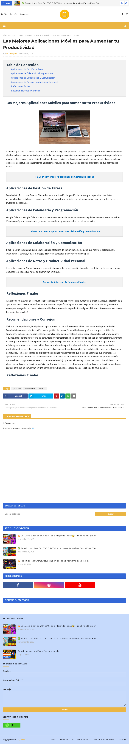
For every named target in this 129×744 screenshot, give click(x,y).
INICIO (53, 740)
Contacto (122, 740)
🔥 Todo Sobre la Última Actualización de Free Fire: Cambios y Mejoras (53, 560)
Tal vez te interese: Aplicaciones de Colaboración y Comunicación (64, 231)
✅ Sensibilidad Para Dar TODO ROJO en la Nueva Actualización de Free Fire (61, 3)
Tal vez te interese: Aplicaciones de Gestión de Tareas (64, 176)
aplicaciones (30, 388)
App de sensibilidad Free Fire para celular (39, 651)
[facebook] (122, 14)
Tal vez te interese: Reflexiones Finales (64, 282)
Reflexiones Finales (20, 86)
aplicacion (16, 388)
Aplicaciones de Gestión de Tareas (28, 69)
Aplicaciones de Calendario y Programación (32, 73)
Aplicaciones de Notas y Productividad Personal (34, 81)
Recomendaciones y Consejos (25, 90)
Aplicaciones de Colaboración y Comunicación (33, 77)
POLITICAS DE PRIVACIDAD (104, 740)
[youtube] (80, 585)
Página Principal (9, 35)
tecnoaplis (11, 53)
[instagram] (126, 14)
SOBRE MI (64, 740)
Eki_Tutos (21, 740)
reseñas (21, 35)
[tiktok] (111, 585)
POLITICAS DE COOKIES (81, 740)
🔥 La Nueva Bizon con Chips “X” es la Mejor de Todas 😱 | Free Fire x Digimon (57, 535)
